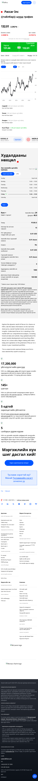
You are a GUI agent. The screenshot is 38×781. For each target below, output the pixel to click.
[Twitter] (13, 504)
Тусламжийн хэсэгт (23, 477)
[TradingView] (36, 504)
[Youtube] (19, 504)
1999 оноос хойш (12, 371)
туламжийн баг (9, 751)
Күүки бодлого (22, 719)
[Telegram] (25, 504)
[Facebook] (2, 504)
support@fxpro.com (6, 759)
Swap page (26, 38)
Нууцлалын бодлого (11, 719)
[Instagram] (30, 504)
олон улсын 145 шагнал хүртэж (11, 394)
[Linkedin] (8, 504)
